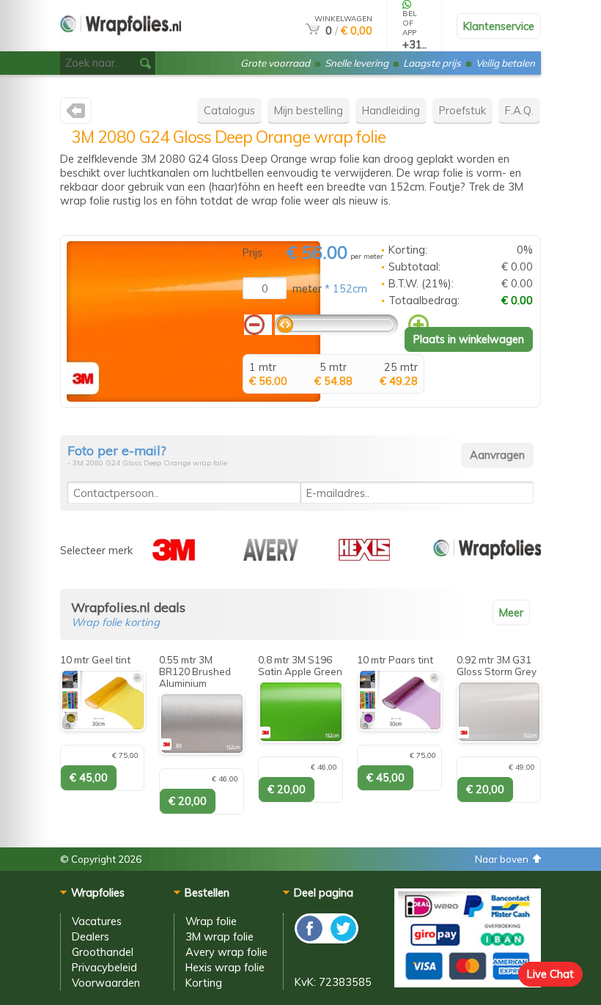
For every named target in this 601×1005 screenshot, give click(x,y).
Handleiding (391, 110)
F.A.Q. (519, 110)
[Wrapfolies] (120, 45)
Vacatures (97, 921)
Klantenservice (498, 26)
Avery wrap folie (226, 952)
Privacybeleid (104, 967)
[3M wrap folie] (76, 114)
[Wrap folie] (487, 557)
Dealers (90, 936)
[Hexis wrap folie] (364, 557)
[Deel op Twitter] (342, 939)
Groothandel (102, 952)
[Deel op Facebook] (310, 939)
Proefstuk (462, 110)
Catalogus (229, 110)
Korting (203, 983)
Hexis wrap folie (225, 967)
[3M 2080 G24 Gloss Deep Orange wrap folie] (193, 398)
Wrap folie (211, 921)
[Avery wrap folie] (270, 557)
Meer (511, 612)
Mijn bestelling (308, 110)
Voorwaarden (106, 983)
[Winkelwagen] (313, 30)
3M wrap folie (219, 936)
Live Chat (550, 974)
